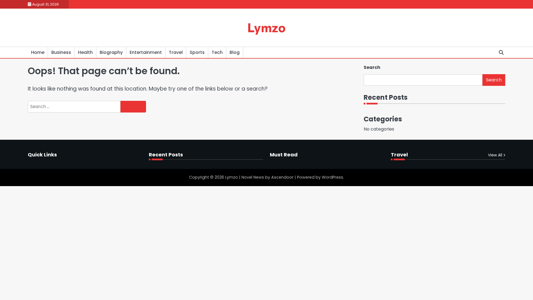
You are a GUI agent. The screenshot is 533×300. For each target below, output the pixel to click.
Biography (111, 52)
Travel (176, 52)
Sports (197, 52)
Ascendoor (282, 177)
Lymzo (266, 27)
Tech (217, 52)
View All (495, 155)
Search (372, 67)
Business (61, 52)
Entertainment (146, 52)
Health (85, 52)
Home (37, 52)
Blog (235, 52)
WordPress (332, 177)
